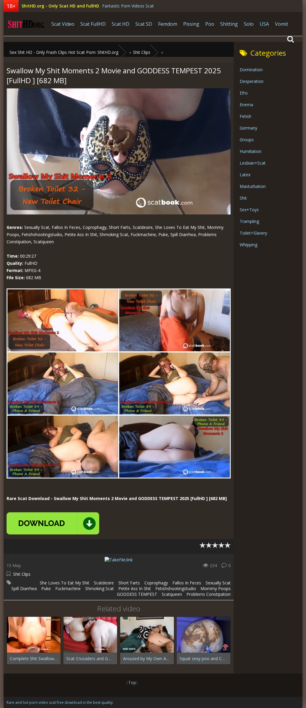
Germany (248, 128)
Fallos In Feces (186, 583)
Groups (247, 139)
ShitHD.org (26, 24)
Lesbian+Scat (253, 163)
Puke (46, 588)
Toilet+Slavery (253, 233)
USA (264, 24)
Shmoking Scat (99, 588)
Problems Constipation (208, 594)
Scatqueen (172, 594)
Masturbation (253, 186)
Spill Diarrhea (24, 588)
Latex (245, 174)
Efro (244, 93)
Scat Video (62, 24)
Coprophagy (156, 583)
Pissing (191, 24)
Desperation (252, 81)
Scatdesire (104, 583)
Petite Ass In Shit (134, 588)
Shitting (229, 24)
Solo (249, 24)
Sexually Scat (218, 583)
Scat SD (143, 24)
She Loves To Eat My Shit (64, 583)
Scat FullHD (93, 24)
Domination (251, 69)
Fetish (245, 116)
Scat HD (120, 24)
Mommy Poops (216, 588)
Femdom (167, 24)
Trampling (249, 221)
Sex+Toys (249, 209)
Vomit (281, 24)
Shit (243, 198)
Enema (246, 104)
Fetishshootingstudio (175, 588)
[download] (53, 523)
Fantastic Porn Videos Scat (128, 6)
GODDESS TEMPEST (137, 594)
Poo (209, 24)
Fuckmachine (68, 588)
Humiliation (250, 151)
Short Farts (129, 583)
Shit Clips (21, 574)
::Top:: (132, 682)
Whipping (248, 244)
